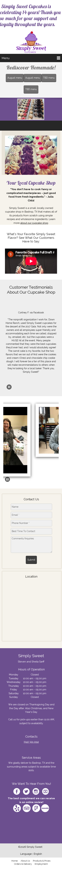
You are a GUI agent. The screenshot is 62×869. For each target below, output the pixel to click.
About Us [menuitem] (25, 861)
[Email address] (10, 748)
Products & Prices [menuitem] (41, 861)
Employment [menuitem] (41, 864)
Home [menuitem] (14, 861)
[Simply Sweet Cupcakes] (31, 41)
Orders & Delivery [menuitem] (23, 864)
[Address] (16, 748)
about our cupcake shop (34, 222)
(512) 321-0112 (31, 741)
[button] (31, 337)
